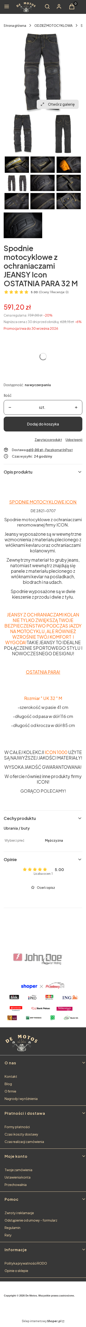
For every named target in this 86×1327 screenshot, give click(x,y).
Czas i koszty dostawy (21, 1134)
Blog (8, 1084)
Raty (8, 1235)
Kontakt (11, 1076)
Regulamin (12, 1227)
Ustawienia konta (18, 1177)
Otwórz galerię (61, 104)
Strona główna (15, 25)
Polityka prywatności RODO (26, 1263)
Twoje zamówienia (18, 1170)
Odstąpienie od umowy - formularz (31, 1220)
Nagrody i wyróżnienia (21, 1098)
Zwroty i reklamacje (19, 1213)
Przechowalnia (16, 1184)
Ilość (8, 395)
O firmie (10, 1091)
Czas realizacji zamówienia (24, 1141)
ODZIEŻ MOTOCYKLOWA (53, 25)
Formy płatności (17, 1127)
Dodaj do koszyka (43, 424)
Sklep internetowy (41, 1321)
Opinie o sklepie (16, 1271)
